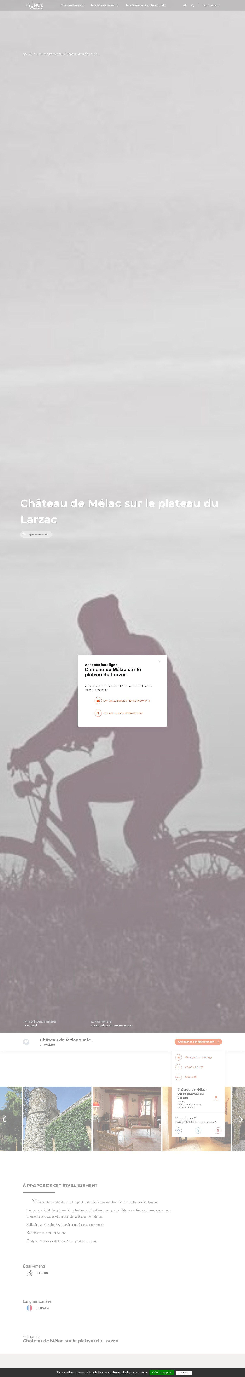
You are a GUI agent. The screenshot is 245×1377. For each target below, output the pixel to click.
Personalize (184, 1372)
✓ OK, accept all (161, 1372)
